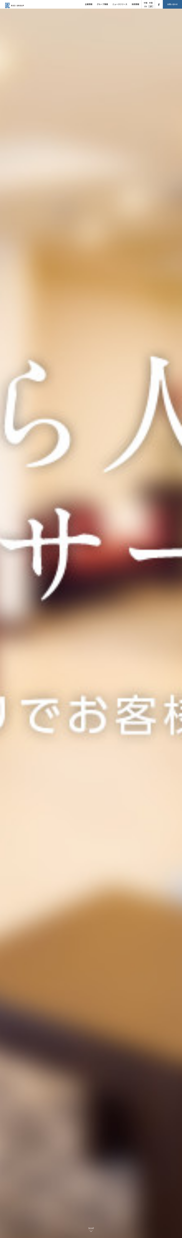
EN (145, 6)
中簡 (151, 3)
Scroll (91, 1228)
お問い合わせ (172, 4)
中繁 (145, 3)
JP (151, 6)
